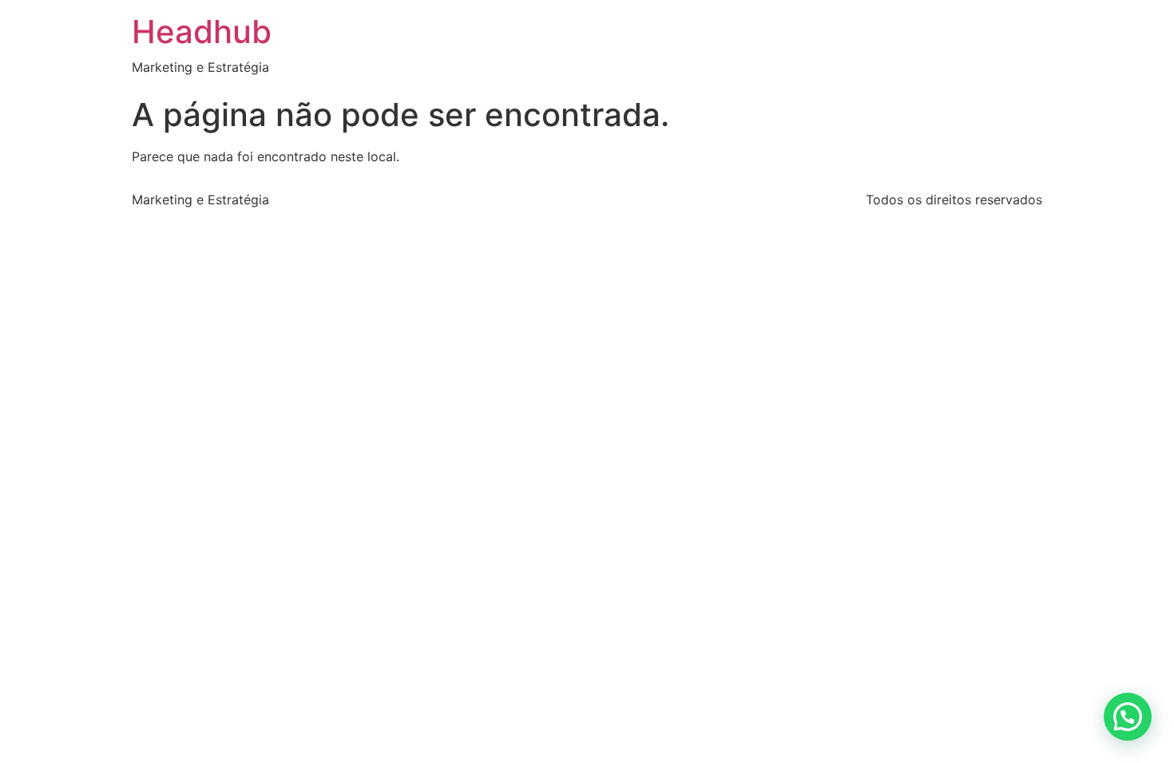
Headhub (202, 31)
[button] (1128, 717)
